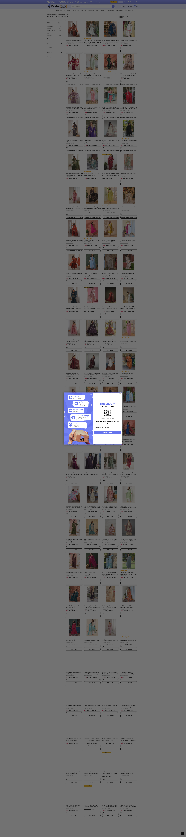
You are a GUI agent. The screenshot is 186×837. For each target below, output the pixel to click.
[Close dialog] (121, 394)
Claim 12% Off (107, 432)
